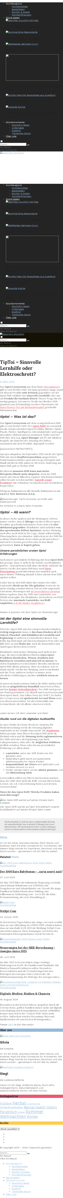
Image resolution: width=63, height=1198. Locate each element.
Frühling (6, 1103)
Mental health (35, 1107)
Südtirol (16, 130)
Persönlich (8, 1112)
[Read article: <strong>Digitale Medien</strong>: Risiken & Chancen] (31, 983)
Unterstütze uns (15, 1142)
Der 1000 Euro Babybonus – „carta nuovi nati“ (31, 871)
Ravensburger (52, 386)
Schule (21, 1112)
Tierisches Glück (21, 133)
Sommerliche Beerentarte (24, 38)
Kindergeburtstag (33, 1104)
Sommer (34, 1111)
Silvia (3, 837)
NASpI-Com (8, 911)
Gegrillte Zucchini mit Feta (25, 26)
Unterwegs (18, 127)
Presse (9, 1139)
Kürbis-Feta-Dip (17, 101)
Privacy (10, 1137)
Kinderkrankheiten (11, 1107)
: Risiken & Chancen (25, 993)
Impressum (12, 1134)
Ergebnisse (52, 730)
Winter (32, 1116)
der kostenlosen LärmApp (45, 591)
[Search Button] (28, 326)
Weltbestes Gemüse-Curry (24, 50)
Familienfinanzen (21, 14)
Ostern (51, 1107)
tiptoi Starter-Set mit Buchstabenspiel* (22, 407)
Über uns (11, 136)
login (10, 1024)
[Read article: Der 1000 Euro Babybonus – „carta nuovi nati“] (31, 862)
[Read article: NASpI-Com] (31, 902)
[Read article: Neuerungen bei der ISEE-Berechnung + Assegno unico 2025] (31, 939)
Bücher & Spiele (21, 12)
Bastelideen (18, 9)
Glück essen (13, 17)
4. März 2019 (7, 381)
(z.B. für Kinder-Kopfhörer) (28, 603)
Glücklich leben (20, 125)
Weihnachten (13, 1116)
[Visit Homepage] (12, 153)
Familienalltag (20, 6)
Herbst (19, 1103)
